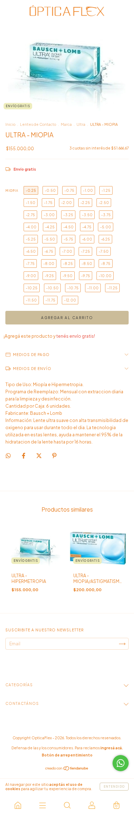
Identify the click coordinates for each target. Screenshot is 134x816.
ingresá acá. (111, 748)
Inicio (10, 124)
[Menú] (42, 805)
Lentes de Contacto (38, 124)
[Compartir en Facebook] (24, 456)
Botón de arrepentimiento (67, 755)
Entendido (114, 786)
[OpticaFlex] (17, 805)
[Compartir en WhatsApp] (8, 456)
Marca (66, 124)
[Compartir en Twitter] (39, 456)
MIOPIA (11, 191)
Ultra (80, 124)
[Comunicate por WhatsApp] (121, 763)
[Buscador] (67, 805)
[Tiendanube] (67, 769)
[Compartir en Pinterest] (54, 456)
